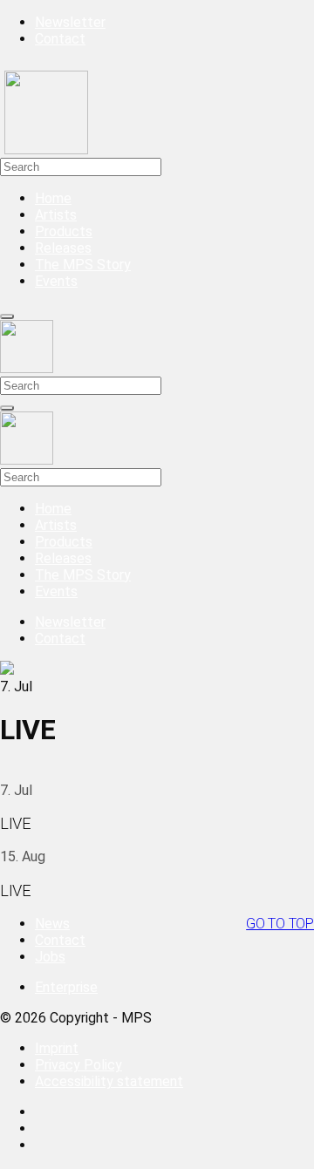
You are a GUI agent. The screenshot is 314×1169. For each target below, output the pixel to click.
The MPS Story (83, 264)
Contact (60, 39)
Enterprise (66, 987)
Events (56, 281)
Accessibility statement (109, 1081)
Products (63, 231)
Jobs (50, 956)
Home (53, 198)
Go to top (280, 923)
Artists (56, 215)
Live (15, 823)
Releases (63, 248)
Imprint (56, 1048)
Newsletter (70, 22)
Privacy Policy (78, 1065)
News (52, 923)
